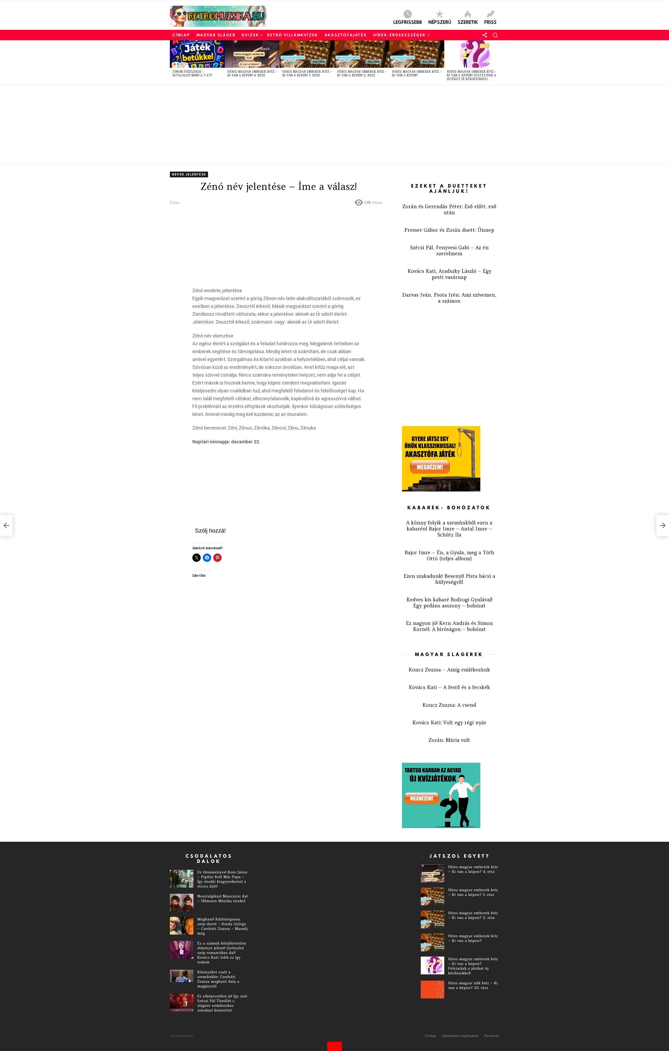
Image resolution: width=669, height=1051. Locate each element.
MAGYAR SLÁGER (216, 35)
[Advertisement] (326, 124)
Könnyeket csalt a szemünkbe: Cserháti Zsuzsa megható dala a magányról (218, 979)
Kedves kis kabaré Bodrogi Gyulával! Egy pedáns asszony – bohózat (449, 602)
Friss (490, 22)
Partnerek (492, 1036)
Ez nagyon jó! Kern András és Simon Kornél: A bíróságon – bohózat (449, 626)
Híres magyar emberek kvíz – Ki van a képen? (417, 73)
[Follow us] (485, 35)
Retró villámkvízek (292, 35)
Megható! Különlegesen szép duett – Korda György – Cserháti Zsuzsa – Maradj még (222, 926)
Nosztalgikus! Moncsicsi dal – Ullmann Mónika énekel (222, 898)
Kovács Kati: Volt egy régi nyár (449, 722)
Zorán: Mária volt (449, 740)
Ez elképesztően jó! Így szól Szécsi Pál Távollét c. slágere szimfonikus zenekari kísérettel (222, 1003)
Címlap (181, 35)
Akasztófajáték (346, 35)
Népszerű (439, 22)
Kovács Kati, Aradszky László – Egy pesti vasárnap (449, 274)
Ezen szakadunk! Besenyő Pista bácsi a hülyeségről (449, 579)
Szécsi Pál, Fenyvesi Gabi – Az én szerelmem (449, 250)
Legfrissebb (407, 22)
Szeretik (468, 22)
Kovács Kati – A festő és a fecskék (449, 687)
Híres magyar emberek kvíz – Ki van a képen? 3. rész (307, 73)
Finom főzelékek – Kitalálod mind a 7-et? (192, 73)
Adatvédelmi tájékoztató (460, 1036)
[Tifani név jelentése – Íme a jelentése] (662, 525)
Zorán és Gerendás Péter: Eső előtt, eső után (449, 209)
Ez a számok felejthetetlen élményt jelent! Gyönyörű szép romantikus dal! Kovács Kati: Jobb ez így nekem (221, 952)
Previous (172, 62)
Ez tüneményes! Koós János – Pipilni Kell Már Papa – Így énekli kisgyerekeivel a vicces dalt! (222, 879)
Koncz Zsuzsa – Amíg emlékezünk (449, 669)
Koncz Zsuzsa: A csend (449, 705)
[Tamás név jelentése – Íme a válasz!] (6, 525)
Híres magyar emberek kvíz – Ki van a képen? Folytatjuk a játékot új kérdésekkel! (472, 75)
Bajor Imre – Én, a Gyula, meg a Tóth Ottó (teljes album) (449, 555)
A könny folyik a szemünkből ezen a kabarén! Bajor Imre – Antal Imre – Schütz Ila (449, 528)
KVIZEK (250, 35)
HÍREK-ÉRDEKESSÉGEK (399, 35)
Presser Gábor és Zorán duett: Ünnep (449, 230)
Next (496, 62)
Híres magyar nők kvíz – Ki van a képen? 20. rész (473, 985)
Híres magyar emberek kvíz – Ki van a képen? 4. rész (252, 73)
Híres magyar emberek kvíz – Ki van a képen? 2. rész (362, 73)
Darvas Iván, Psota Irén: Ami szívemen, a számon (449, 298)
